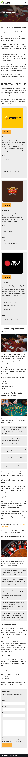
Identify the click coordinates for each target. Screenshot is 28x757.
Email (4, 706)
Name (4, 700)
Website (4, 712)
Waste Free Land (5, 755)
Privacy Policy (13, 755)
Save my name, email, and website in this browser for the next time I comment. (12, 740)
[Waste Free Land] (8, 2)
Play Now (7, 132)
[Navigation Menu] (25, 2)
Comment (5, 719)
